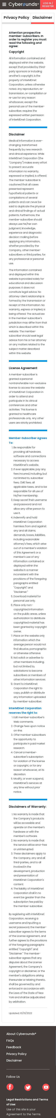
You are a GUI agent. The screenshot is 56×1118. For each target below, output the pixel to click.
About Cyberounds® (21, 1034)
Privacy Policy (16, 1054)
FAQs (10, 1041)
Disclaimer (14, 1060)
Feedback (13, 1047)
